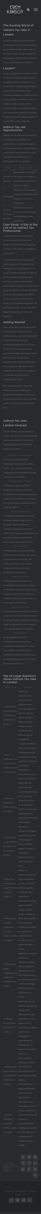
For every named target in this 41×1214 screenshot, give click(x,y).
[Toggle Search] (28, 9)
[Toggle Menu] (36, 9)
